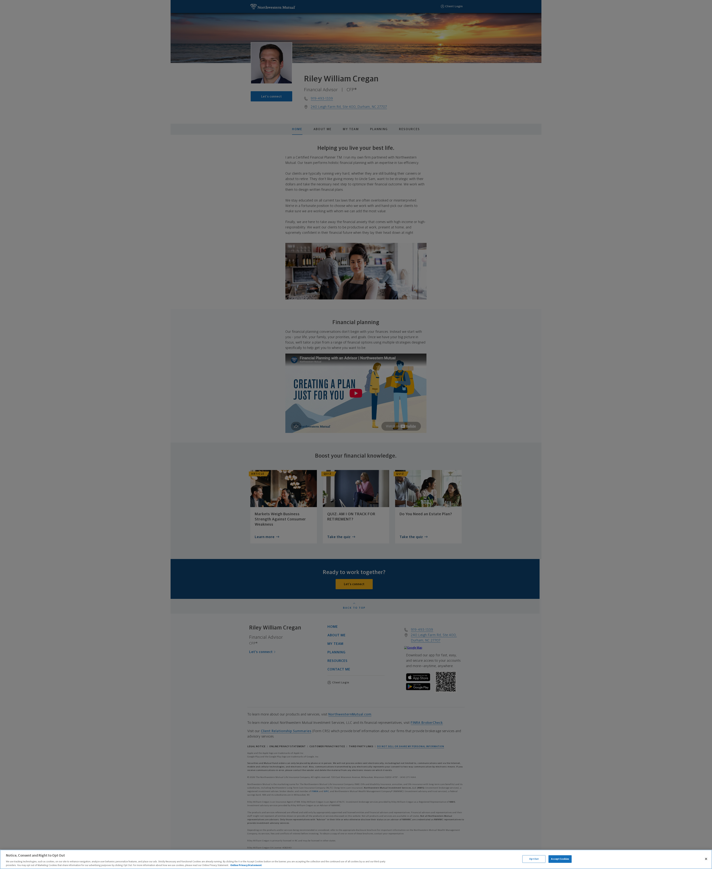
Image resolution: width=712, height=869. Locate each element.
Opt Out (534, 859)
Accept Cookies (560, 859)
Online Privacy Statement (246, 865)
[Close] (706, 859)
